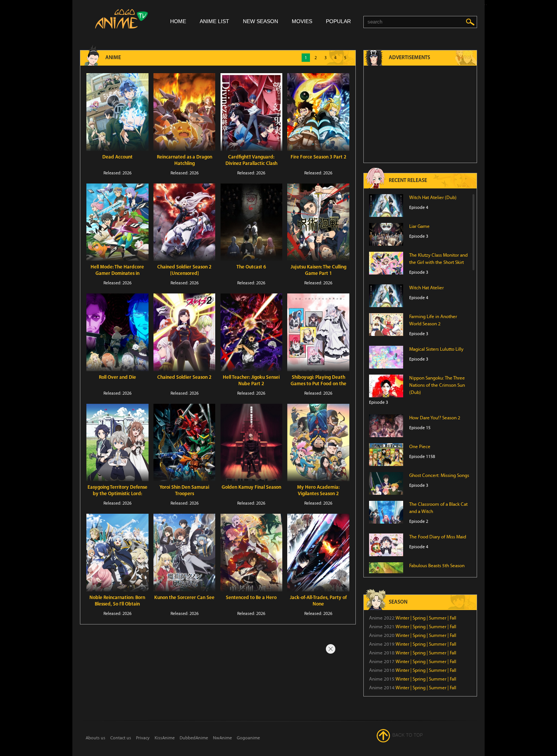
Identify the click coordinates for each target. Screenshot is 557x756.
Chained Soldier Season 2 (184, 377)
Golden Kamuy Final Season (251, 487)
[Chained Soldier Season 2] (184, 332)
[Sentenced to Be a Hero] (252, 552)
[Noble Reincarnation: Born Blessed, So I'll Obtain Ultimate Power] (117, 552)
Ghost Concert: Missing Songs (439, 475)
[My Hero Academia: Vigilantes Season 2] (318, 443)
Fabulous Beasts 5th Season (437, 566)
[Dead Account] (117, 112)
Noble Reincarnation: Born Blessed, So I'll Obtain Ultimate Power (117, 604)
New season (260, 21)
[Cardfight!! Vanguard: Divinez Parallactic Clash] (252, 112)
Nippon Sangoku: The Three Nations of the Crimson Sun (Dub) (437, 385)
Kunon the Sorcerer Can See (184, 597)
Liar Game (419, 226)
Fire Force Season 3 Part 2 (318, 157)
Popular (338, 21)
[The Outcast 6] (252, 222)
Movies (302, 21)
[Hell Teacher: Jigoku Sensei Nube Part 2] (252, 332)
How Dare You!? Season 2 (434, 418)
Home (178, 21)
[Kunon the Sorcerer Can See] (184, 552)
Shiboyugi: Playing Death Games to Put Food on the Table (318, 384)
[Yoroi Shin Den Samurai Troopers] (184, 443)
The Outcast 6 (251, 267)
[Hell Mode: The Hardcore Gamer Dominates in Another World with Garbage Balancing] (117, 222)
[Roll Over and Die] (117, 332)
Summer (437, 618)
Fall (453, 618)
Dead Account (117, 157)
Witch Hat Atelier (426, 288)
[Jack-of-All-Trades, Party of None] (318, 552)
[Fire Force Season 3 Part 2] (318, 112)
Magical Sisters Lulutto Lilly (436, 349)
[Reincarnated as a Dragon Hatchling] (184, 112)
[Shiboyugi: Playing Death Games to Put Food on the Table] (318, 332)
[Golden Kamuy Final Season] (252, 443)
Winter (402, 618)
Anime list (214, 21)
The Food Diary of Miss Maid (437, 537)
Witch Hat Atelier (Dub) (433, 197)
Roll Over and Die (117, 377)
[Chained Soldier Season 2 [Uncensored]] (184, 222)
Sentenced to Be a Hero (251, 597)
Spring (419, 618)
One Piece (419, 447)
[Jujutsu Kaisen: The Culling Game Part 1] (318, 222)
